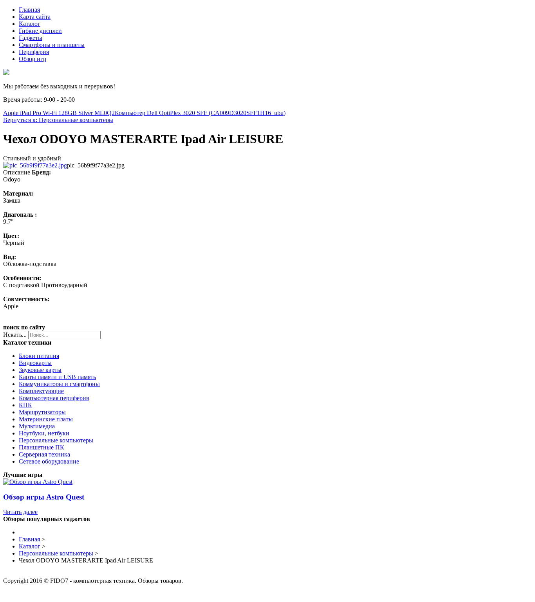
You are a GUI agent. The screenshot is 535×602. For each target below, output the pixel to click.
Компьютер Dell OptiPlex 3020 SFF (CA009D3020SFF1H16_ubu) (200, 113)
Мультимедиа (37, 426)
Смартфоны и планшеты (52, 44)
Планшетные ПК (41, 447)
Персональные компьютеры (56, 440)
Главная (29, 9)
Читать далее (20, 512)
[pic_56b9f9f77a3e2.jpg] (35, 165)
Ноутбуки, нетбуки (44, 433)
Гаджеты (30, 37)
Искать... (15, 334)
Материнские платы (46, 419)
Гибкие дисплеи (40, 30)
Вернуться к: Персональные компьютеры (58, 120)
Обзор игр (32, 59)
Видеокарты (35, 362)
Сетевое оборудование (49, 461)
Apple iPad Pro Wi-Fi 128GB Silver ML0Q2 (59, 113)
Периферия (34, 52)
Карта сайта (35, 16)
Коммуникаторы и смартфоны (59, 384)
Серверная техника (44, 454)
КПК (25, 405)
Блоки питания (39, 355)
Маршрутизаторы (42, 412)
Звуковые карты (40, 370)
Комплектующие (41, 391)
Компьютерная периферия (54, 398)
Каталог (29, 23)
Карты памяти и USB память (57, 377)
